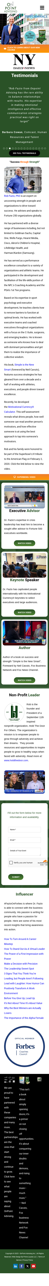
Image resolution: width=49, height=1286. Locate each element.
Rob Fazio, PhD (12, 195)
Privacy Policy (28, 1260)
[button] (4, 148)
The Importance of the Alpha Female (24, 1017)
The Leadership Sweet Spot (19, 968)
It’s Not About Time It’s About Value (23, 1003)
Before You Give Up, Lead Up (19, 998)
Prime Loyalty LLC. (30, 1257)
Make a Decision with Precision (21, 963)
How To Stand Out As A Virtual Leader (24, 948)
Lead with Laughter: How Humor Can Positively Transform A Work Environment (24, 988)
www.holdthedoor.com (16, 760)
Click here (9, 1176)
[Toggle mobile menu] (42, 7)
